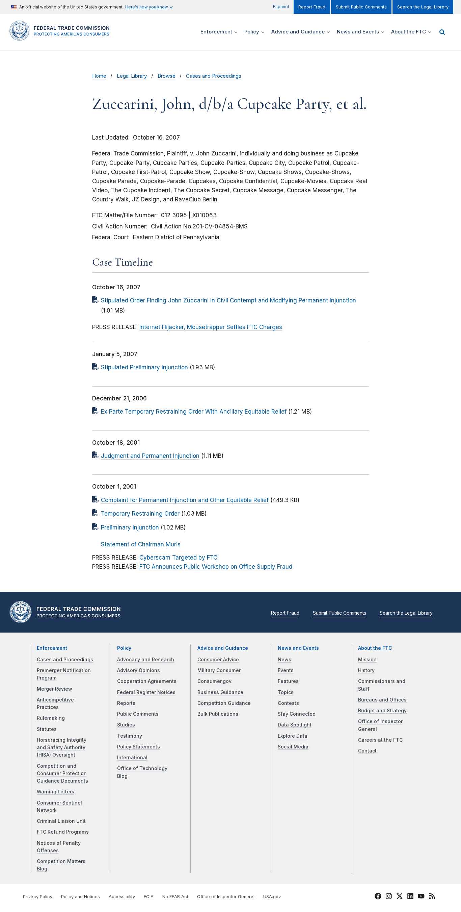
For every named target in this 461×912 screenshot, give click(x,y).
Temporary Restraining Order (141, 513)
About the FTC (375, 648)
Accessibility (122, 896)
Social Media (293, 746)
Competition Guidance (224, 703)
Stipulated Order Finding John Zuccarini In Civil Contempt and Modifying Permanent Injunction (228, 300)
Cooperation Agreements (147, 681)
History (366, 670)
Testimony (129, 736)
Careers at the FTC (380, 740)
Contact (367, 751)
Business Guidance (220, 692)
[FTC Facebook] (378, 897)
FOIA (149, 896)
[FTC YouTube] (421, 897)
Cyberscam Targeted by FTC (178, 557)
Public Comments (138, 714)
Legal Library (132, 76)
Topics (286, 692)
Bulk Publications (217, 714)
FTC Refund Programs (63, 832)
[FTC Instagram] (388, 897)
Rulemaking (51, 718)
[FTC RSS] (432, 897)
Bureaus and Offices (382, 700)
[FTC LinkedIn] (410, 897)
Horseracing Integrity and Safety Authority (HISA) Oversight (61, 747)
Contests (288, 703)
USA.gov (272, 896)
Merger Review (54, 689)
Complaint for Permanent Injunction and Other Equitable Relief (185, 500)
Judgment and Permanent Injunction (150, 455)
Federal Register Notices (146, 692)
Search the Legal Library (423, 6)
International (132, 757)
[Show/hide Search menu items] (442, 32)
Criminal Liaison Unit (61, 821)
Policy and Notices (80, 896)
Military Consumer (219, 670)
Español (281, 6)
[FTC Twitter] (399, 896)
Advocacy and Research (145, 659)
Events (286, 670)
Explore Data (292, 736)
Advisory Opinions (138, 670)
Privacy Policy (37, 896)
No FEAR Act (175, 896)
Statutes (47, 729)
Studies (126, 725)
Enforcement (52, 648)
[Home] (61, 36)
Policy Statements (138, 746)
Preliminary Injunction (131, 527)
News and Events (298, 648)
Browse (166, 76)
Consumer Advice (218, 659)
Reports (126, 703)
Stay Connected (297, 714)
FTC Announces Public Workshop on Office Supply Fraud (215, 566)
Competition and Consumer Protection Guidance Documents (62, 773)
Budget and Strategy (382, 710)
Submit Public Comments (361, 6)
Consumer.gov (214, 681)
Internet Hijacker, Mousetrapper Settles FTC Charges (210, 327)
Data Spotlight (294, 725)
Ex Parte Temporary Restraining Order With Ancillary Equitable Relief (194, 411)
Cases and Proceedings (213, 76)
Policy (124, 648)
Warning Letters (55, 791)
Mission (367, 659)
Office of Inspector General (225, 896)
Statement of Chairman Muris (141, 544)
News (284, 659)
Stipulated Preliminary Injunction (144, 367)
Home (99, 76)
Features (288, 681)
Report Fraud (311, 6)
